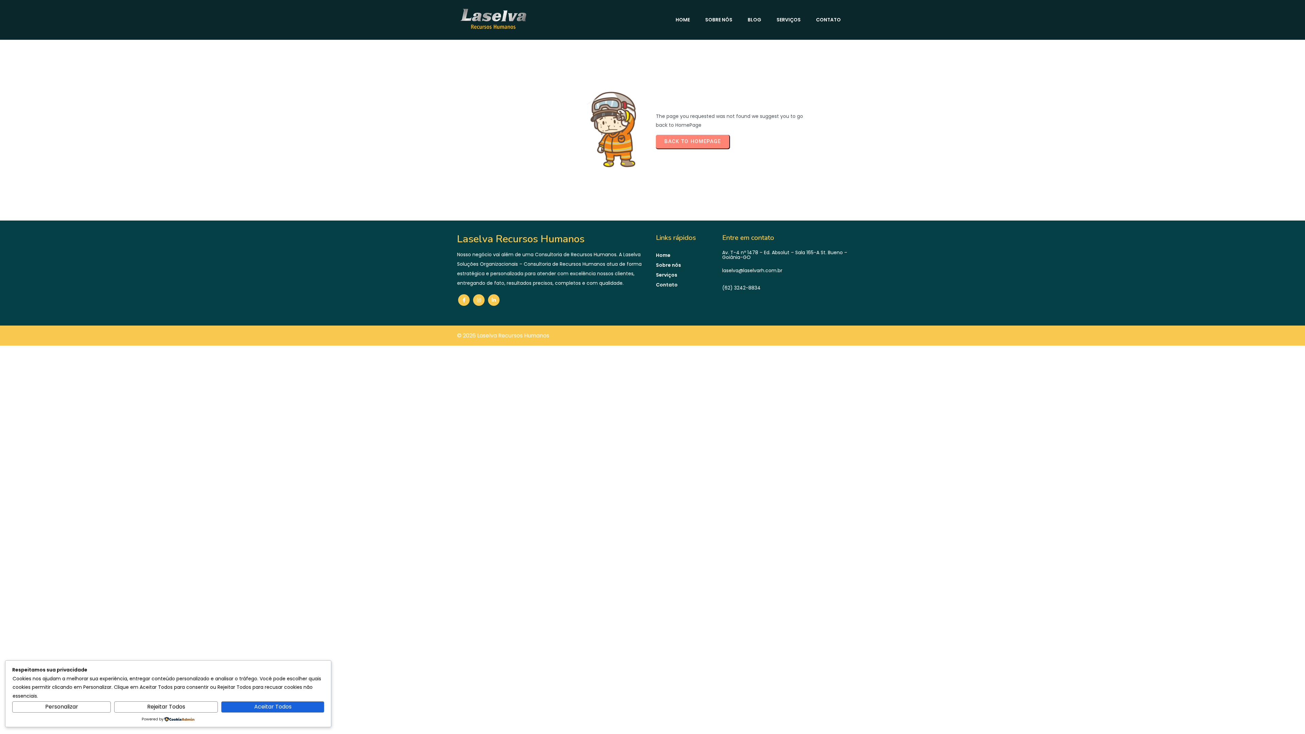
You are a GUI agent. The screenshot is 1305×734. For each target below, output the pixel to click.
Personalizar (61, 707)
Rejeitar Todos (166, 707)
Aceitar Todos (273, 707)
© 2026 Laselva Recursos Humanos (503, 335)
